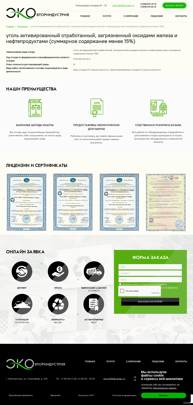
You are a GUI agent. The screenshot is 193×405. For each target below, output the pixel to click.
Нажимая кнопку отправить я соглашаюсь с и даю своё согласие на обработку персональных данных (149, 284)
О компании (131, 16)
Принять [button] (163, 395)
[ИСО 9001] (73, 202)
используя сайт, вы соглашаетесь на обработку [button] (160, 386)
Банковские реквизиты (21, 395)
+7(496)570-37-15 (148, 4)
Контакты (181, 16)
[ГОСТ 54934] (27, 202)
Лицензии (157, 16)
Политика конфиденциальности (126, 395)
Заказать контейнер (150, 301)
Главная (85, 16)
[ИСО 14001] (120, 202)
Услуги (107, 16)
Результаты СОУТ (86, 395)
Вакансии (55, 395)
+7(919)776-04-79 (148, 7)
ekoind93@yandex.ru (123, 5)
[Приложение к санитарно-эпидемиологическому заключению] (166, 202)
